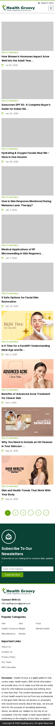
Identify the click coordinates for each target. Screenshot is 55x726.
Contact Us (7, 652)
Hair (4, 623)
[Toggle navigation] (50, 8)
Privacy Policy (8, 657)
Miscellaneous (8, 633)
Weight (22, 628)
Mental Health (43, 628)
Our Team (6, 662)
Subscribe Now (12, 574)
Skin (21, 623)
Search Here (47, 3)
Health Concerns (10, 628)
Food (38, 623)
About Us (6, 646)
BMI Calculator (9, 667)
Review (22, 633)
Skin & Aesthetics (10, 52)
